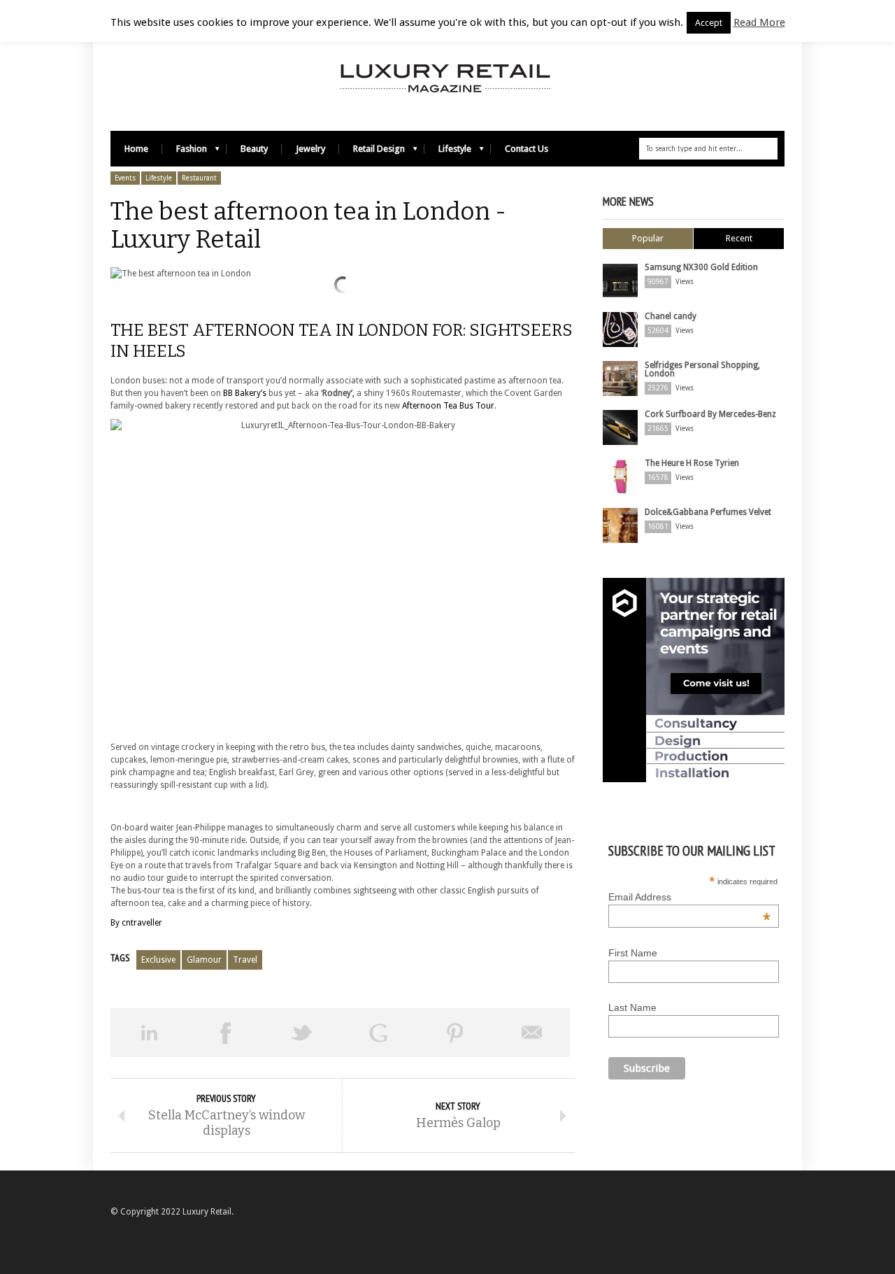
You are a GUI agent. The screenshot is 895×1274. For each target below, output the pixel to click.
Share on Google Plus (379, 1032)
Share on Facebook (225, 1032)
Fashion (184, 152)
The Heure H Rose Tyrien (692, 463)
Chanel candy (670, 316)
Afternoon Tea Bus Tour (447, 406)
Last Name (632, 1007)
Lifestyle (447, 152)
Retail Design (372, 152)
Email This (532, 1032)
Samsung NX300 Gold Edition (701, 267)
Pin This (455, 1032)
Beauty (254, 148)
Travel (245, 960)
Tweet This (302, 1032)
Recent (739, 238)
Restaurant (199, 178)
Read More (759, 22)
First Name (632, 952)
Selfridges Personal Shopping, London (702, 369)
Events (125, 178)
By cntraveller (136, 923)
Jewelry (310, 148)
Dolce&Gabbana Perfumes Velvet (708, 512)
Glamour (204, 960)
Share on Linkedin (148, 1032)
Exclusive (158, 960)
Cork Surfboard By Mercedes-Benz (710, 414)
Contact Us (526, 148)
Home (136, 148)
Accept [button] (708, 22)
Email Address (689, 897)
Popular (648, 238)
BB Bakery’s (244, 393)
